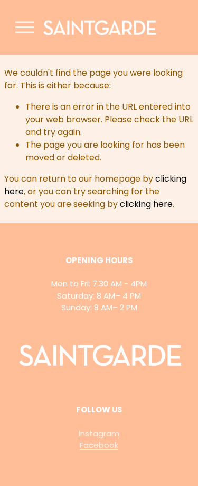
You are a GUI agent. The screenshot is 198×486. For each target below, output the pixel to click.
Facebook (99, 445)
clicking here (146, 204)
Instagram (99, 433)
